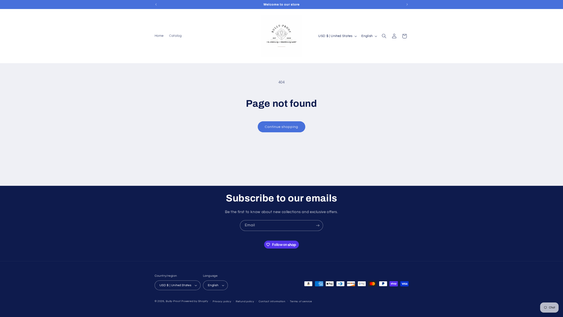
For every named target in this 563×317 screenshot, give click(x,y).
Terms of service (301, 301)
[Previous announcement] (156, 4)
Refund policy (245, 301)
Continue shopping (281, 127)
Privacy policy (222, 301)
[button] (384, 36)
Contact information (272, 301)
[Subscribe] (318, 225)
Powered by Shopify (194, 301)
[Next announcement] (407, 4)
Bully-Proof (173, 301)
